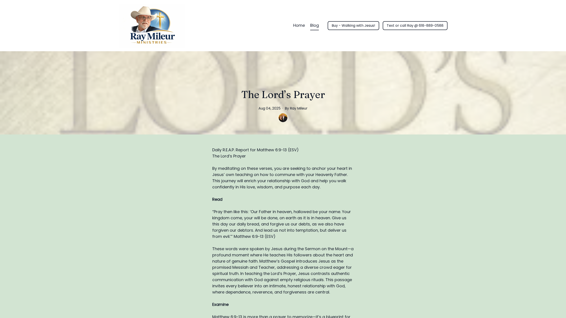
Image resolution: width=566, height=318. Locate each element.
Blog (314, 25)
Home (299, 25)
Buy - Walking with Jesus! (353, 25)
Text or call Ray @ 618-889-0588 (415, 25)
